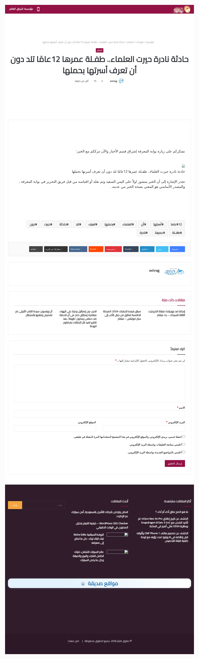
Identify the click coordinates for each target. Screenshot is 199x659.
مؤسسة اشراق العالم (21, 8)
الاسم (181, 407)
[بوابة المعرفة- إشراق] (182, 9)
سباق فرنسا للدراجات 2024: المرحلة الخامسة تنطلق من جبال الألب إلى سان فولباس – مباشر (122, 315)
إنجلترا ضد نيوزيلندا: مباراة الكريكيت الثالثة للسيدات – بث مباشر (166, 313)
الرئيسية (150, 42)
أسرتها (157, 224)
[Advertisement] (99, 26)
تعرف (91, 224)
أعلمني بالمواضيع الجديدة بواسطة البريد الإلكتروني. (154, 452)
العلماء (127, 224)
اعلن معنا (74, 641)
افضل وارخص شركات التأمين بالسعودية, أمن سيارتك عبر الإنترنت (99, 514)
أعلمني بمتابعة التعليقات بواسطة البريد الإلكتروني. (155, 444)
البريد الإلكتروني (175, 422)
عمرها (159, 232)
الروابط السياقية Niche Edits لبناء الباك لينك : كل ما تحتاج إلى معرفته (89, 538)
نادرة (143, 232)
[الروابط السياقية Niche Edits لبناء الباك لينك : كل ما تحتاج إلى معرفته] (117, 540)
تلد (77, 224)
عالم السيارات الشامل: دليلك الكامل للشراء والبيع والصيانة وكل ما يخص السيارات (88, 556)
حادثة (63, 224)
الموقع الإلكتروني (87, 422)
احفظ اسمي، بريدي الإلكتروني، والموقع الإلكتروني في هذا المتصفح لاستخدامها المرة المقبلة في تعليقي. (127, 436)
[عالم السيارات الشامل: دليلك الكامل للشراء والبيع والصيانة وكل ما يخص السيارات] (117, 557)
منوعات (140, 42)
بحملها (109, 224)
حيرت (47, 224)
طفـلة (176, 232)
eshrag (113, 81)
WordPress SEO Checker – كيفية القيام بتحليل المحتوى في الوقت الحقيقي (102, 525)
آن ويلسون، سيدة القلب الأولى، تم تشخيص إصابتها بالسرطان (33, 313)
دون (32, 224)
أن (142, 224)
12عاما (176, 224)
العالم (130, 42)
